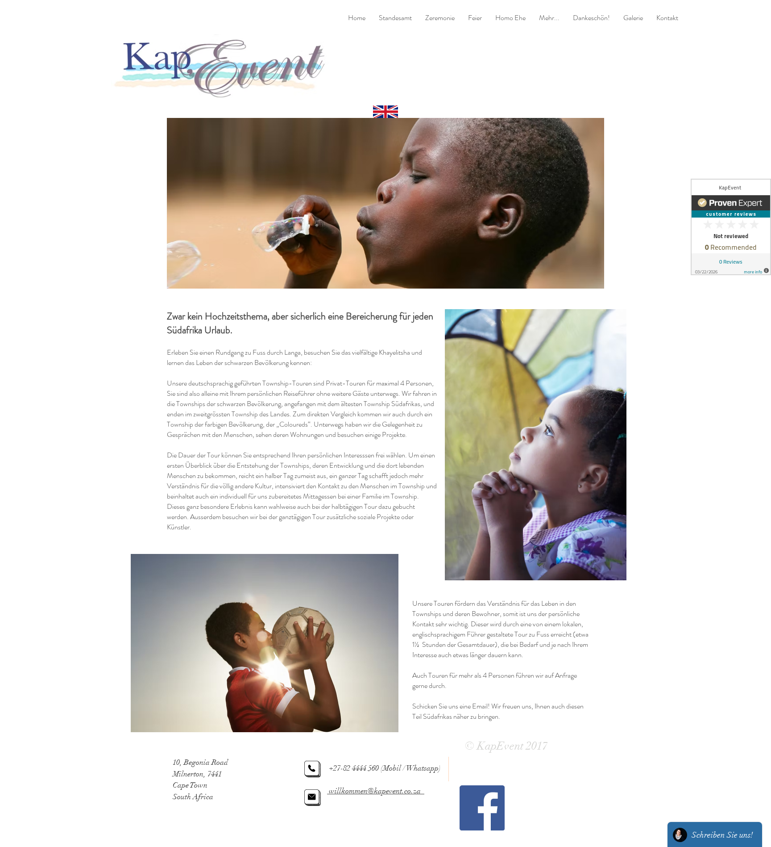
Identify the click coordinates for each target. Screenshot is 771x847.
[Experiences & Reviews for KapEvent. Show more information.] (731, 227)
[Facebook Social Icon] (482, 807)
